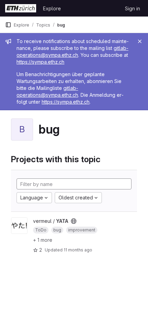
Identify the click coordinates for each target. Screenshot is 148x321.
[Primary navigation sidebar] (8, 24)
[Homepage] (21, 8)
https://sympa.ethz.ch (40, 62)
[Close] (140, 41)
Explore (52, 8)
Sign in (132, 8)
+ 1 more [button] (42, 240)
